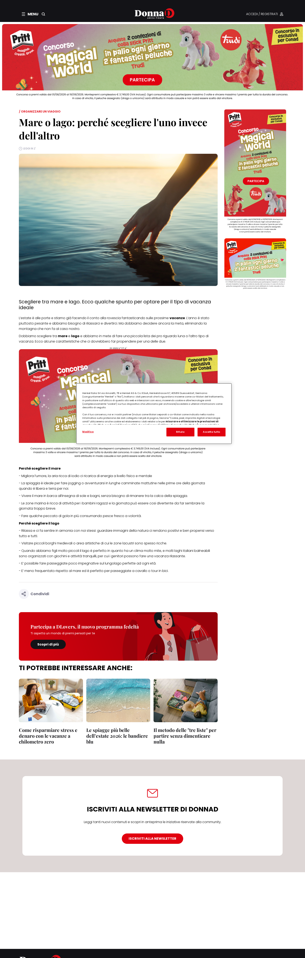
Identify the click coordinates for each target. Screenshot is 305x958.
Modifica (88, 431)
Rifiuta (180, 432)
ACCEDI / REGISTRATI (262, 14)
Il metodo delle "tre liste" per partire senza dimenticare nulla (185, 736)
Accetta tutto (211, 432)
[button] (30, 14)
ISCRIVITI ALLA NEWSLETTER (152, 838)
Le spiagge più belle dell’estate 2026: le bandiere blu (117, 736)
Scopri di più (48, 644)
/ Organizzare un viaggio (40, 111)
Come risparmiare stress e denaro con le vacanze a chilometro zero (48, 736)
